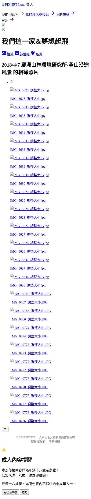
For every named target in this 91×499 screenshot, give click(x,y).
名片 (39, 54)
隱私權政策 (38, 441)
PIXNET (30, 437)
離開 (24, 492)
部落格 (24, 54)
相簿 (10, 54)
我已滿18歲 (10, 492)
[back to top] (5, 429)
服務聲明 (54, 441)
